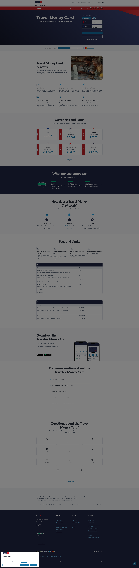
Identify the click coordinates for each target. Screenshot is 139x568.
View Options (7, 564)
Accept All (34, 564)
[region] (20, 559)
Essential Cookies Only (25, 564)
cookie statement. (24, 562)
